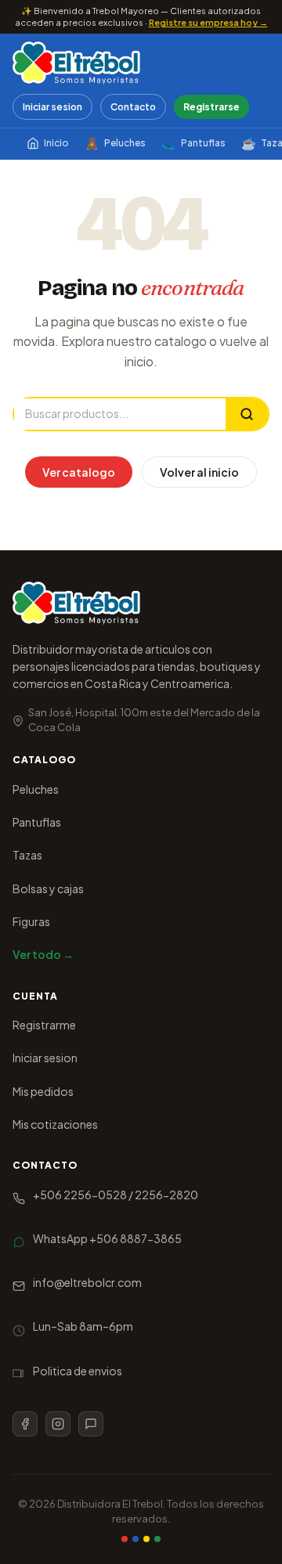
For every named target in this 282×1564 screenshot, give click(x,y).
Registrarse (211, 107)
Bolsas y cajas (48, 888)
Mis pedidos (43, 1091)
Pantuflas (193, 142)
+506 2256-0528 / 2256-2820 (115, 1194)
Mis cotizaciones (55, 1124)
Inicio (56, 143)
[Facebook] (25, 1423)
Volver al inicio (199, 472)
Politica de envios (77, 1371)
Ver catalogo (78, 472)
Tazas (27, 855)
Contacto (133, 107)
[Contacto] (90, 1423)
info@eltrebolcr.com (87, 1282)
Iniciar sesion (52, 107)
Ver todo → (43, 954)
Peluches (115, 142)
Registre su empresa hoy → (208, 22)
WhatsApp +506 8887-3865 (107, 1238)
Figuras (31, 921)
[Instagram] (57, 1423)
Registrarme (44, 1025)
